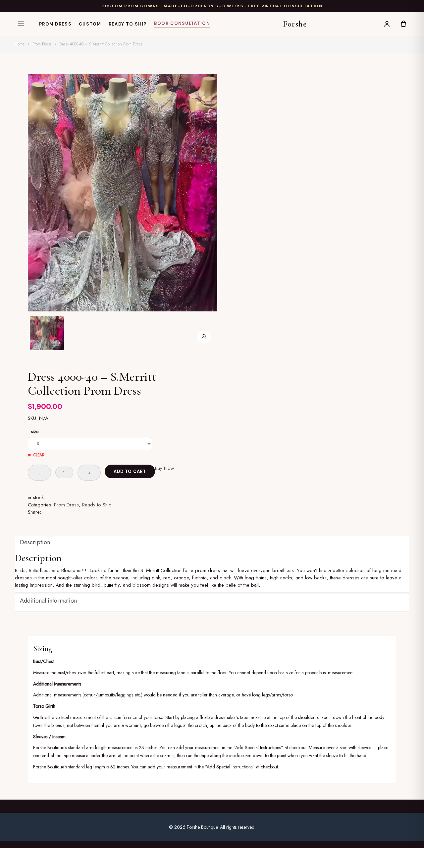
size (34, 431)
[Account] (387, 24)
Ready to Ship (128, 24)
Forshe (295, 24)
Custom (90, 24)
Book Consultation (182, 23)
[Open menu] (21, 24)
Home (20, 44)
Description (35, 542)
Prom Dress (55, 24)
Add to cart (130, 471)
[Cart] (403, 24)
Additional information (48, 600)
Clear (38, 455)
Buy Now (164, 468)
